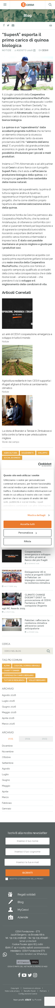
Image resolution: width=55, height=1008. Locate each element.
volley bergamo (37, 680)
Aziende (23, 917)
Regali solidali (26, 894)
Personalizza (25, 532)
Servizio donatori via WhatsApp (31, 954)
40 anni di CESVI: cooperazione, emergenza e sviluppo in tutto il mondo (27, 338)
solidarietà (28, 453)
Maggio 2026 (9, 712)
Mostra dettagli (37, 515)
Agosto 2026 (9, 695)
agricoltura (10, 453)
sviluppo (42, 453)
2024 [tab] (27, 738)
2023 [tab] (44, 738)
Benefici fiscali (30, 991)
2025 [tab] (10, 738)
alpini (7, 666)
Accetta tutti (27, 524)
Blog (21, 902)
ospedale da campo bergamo (19, 675)
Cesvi (45, 50)
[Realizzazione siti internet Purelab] (27, 1000)
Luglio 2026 (8, 701)
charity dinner (11, 670)
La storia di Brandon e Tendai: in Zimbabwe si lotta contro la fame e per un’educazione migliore (27, 436)
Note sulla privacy (12, 991)
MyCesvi (23, 909)
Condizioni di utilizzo (31, 988)
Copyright (15, 988)
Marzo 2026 (8, 723)
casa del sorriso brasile (27, 666)
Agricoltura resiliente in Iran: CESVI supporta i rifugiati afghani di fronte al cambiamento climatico (26, 386)
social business (12, 458)
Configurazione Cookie (27, 994)
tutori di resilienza (14, 680)
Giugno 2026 (9, 706)
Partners (43, 991)
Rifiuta (27, 541)
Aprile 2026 (8, 718)
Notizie (6, 50)
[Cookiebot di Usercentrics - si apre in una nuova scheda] (38, 465)
